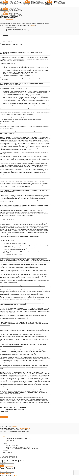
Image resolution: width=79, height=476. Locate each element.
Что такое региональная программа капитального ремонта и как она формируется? (21, 52)
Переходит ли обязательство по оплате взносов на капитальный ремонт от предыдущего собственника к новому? (23, 345)
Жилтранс (14, 426)
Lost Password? (9, 466)
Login (2, 466)
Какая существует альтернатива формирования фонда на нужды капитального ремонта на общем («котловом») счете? (24, 206)
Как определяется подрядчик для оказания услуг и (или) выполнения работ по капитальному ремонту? (23, 190)
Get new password (5, 473)
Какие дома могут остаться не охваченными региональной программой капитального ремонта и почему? (21, 83)
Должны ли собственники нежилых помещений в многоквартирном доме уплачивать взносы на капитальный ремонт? (22, 303)
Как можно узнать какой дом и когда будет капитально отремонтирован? (22, 178)
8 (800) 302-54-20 (25, 428)
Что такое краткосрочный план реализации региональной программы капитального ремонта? (21, 132)
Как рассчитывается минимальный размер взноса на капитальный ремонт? (22, 286)
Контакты (32, 25)
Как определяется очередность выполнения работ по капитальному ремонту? (23, 109)
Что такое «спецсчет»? (7, 219)
